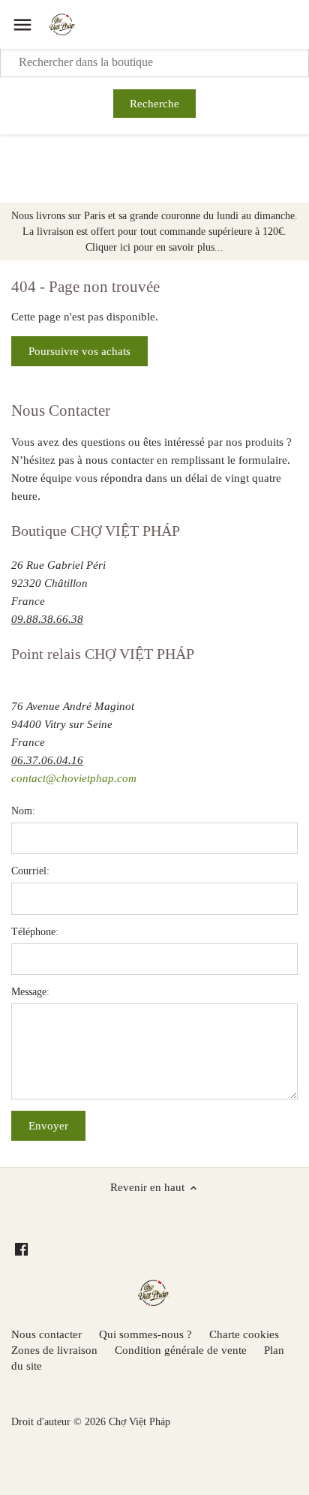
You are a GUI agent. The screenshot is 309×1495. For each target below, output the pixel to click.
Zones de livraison (54, 1350)
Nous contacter (46, 1334)
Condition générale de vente (181, 1350)
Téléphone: (34, 931)
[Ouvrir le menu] (22, 25)
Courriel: (30, 871)
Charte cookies (244, 1334)
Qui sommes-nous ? (145, 1334)
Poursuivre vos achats (79, 351)
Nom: (23, 811)
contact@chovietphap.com (73, 778)
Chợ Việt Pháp (139, 1421)
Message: (30, 991)
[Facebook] (21, 1248)
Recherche (154, 104)
